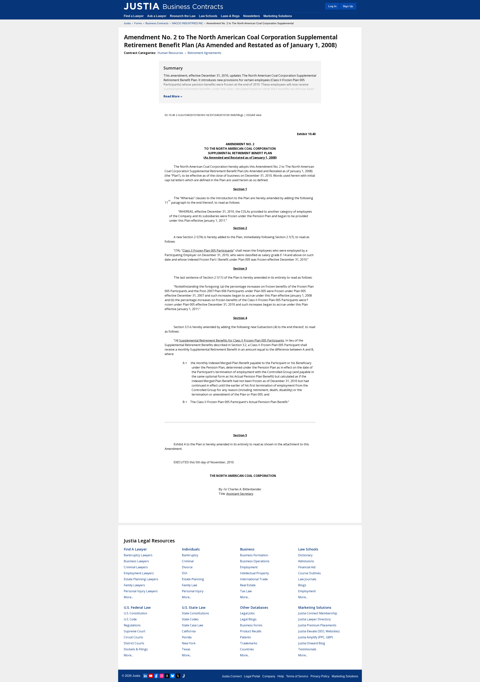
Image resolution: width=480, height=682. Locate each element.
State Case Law (192, 625)
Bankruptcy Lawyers (138, 555)
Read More (172, 96)
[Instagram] (161, 676)
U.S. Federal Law (137, 607)
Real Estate (248, 585)
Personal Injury (192, 591)
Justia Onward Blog (311, 643)
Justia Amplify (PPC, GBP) (315, 637)
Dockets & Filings (136, 649)
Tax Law (246, 591)
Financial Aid (306, 567)
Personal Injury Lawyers (141, 591)
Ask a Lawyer (157, 16)
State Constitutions (195, 613)
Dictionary (305, 555)
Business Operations (254, 561)
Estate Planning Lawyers (141, 579)
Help (281, 676)
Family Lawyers (134, 585)
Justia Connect (232, 676)
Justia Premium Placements (317, 625)
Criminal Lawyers (136, 567)
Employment (249, 567)
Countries (247, 649)
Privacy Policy (319, 676)
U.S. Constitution (135, 613)
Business (247, 549)
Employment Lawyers (139, 573)
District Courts (134, 643)
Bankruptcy (190, 555)
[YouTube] (150, 676)
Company (268, 676)
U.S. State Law (194, 607)
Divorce (187, 567)
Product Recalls (250, 631)
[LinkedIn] (145, 676)
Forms (138, 23)
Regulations (132, 625)
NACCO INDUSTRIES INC (187, 23)
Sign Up (348, 6)
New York (189, 643)
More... (128, 597)
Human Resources (170, 53)
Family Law (189, 585)
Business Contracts (157, 23)
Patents (245, 637)
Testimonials (307, 649)
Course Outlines (309, 573)
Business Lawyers (136, 561)
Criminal (188, 561)
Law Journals (307, 579)
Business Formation (254, 555)
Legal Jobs (247, 613)
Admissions (306, 561)
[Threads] (167, 676)
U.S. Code (130, 619)
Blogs (302, 585)
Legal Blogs (248, 619)
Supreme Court (134, 631)
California (189, 631)
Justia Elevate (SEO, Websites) (319, 631)
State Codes (190, 619)
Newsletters (251, 16)
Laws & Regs (230, 16)
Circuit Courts (133, 637)
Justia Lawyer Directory (314, 619)
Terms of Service (297, 676)
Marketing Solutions (277, 16)
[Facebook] (156, 676)
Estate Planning (193, 579)
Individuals (191, 549)
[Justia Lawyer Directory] (183, 676)
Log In (332, 6)
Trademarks (248, 643)
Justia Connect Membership (317, 613)
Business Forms (251, 625)
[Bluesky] (172, 676)
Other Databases (254, 607)
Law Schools (208, 16)
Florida (186, 637)
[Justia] (141, 6)
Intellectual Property (254, 573)
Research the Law (182, 16)
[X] (178, 676)
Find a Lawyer (134, 16)
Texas (186, 649)
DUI (184, 573)
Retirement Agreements (204, 53)
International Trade (254, 579)
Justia (127, 23)
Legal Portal (252, 676)
